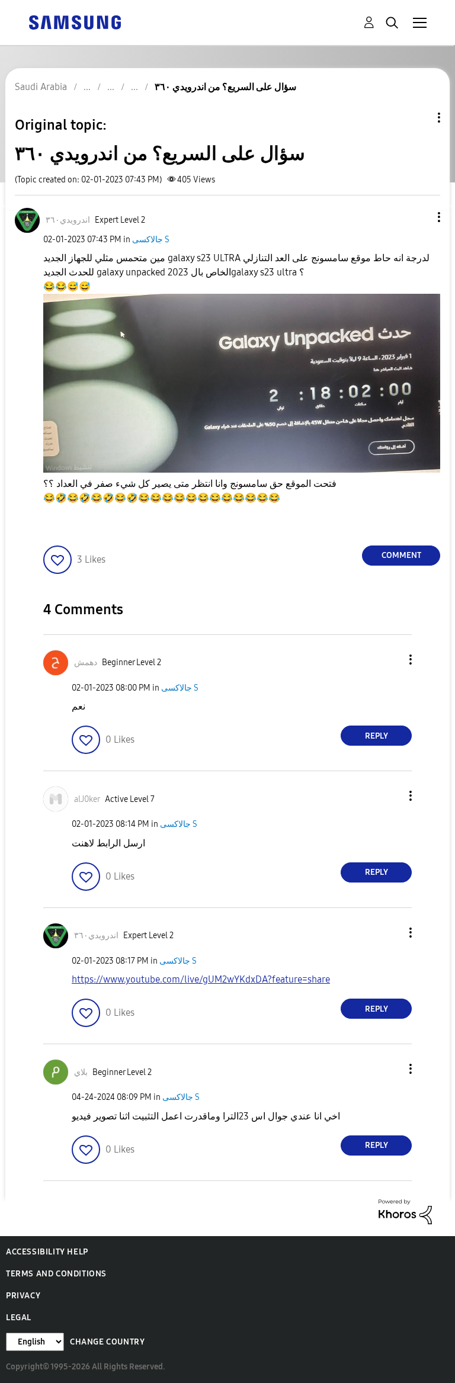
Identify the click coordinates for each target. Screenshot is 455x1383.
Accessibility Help (47, 1252)
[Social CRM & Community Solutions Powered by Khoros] (405, 1211)
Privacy (23, 1296)
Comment (401, 555)
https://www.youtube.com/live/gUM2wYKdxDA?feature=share (201, 979)
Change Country (107, 1342)
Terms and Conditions (56, 1274)
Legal (18, 1318)
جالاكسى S (150, 240)
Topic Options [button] (419, 117)
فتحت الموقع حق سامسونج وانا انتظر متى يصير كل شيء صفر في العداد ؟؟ (190, 490)
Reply (376, 736)
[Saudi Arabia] (74, 21)
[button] (419, 217)
